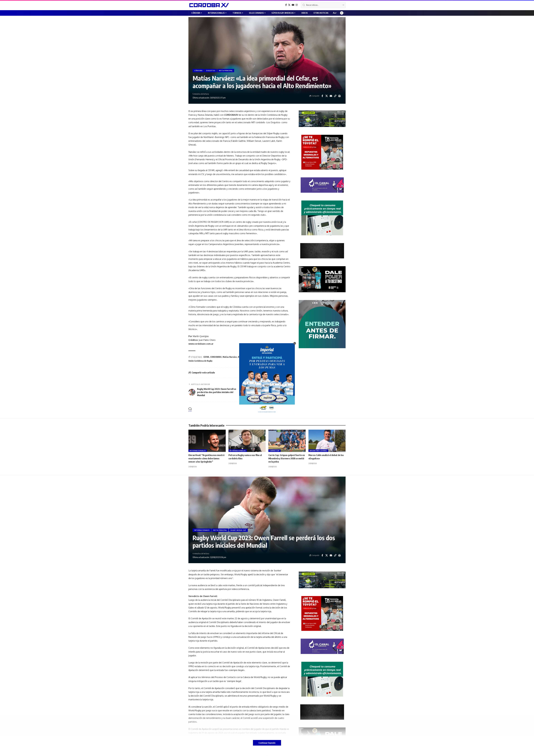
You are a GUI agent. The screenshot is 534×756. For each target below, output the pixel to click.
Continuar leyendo (267, 743)
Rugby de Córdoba (253, 357)
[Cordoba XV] (208, 5)
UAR (264, 357)
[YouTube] (293, 5)
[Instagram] (296, 5)
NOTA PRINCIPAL (226, 70)
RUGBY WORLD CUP (238, 530)
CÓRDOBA (198, 70)
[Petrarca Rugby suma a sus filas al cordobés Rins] (247, 441)
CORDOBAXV (216, 357)
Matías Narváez (230, 357)
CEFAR (206, 357)
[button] (334, 13)
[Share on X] (326, 96)
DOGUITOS (210, 70)
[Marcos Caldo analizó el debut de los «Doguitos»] (327, 441)
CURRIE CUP (275, 451)
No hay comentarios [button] (277, 409)
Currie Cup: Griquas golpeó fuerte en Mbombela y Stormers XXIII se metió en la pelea (286, 458)
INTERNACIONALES (198, 451)
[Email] (331, 96)
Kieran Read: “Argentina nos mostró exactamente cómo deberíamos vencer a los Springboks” (206, 458)
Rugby (240, 357)
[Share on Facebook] (322, 96)
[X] (289, 5)
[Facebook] (286, 5)
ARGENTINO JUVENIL (318, 451)
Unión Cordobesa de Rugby (200, 361)
